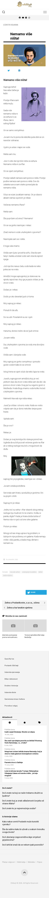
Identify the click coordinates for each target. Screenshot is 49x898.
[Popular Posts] (24, 723)
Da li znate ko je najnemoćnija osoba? (19, 808)
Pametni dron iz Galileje (14, 762)
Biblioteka (31, 862)
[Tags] (39, 723)
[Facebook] (19, 18)
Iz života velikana (10, 25)
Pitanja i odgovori (8, 862)
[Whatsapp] (29, 18)
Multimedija (21, 862)
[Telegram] (26, 18)
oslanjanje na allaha (29, 572)
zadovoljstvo (7, 575)
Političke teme (10, 729)
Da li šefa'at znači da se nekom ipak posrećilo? (23, 845)
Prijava (39, 862)
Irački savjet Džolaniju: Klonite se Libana (20, 732)
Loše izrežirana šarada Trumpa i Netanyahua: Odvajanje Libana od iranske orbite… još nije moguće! (22, 773)
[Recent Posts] (9, 723)
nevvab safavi (15, 572)
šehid (40, 572)
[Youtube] (22, 18)
